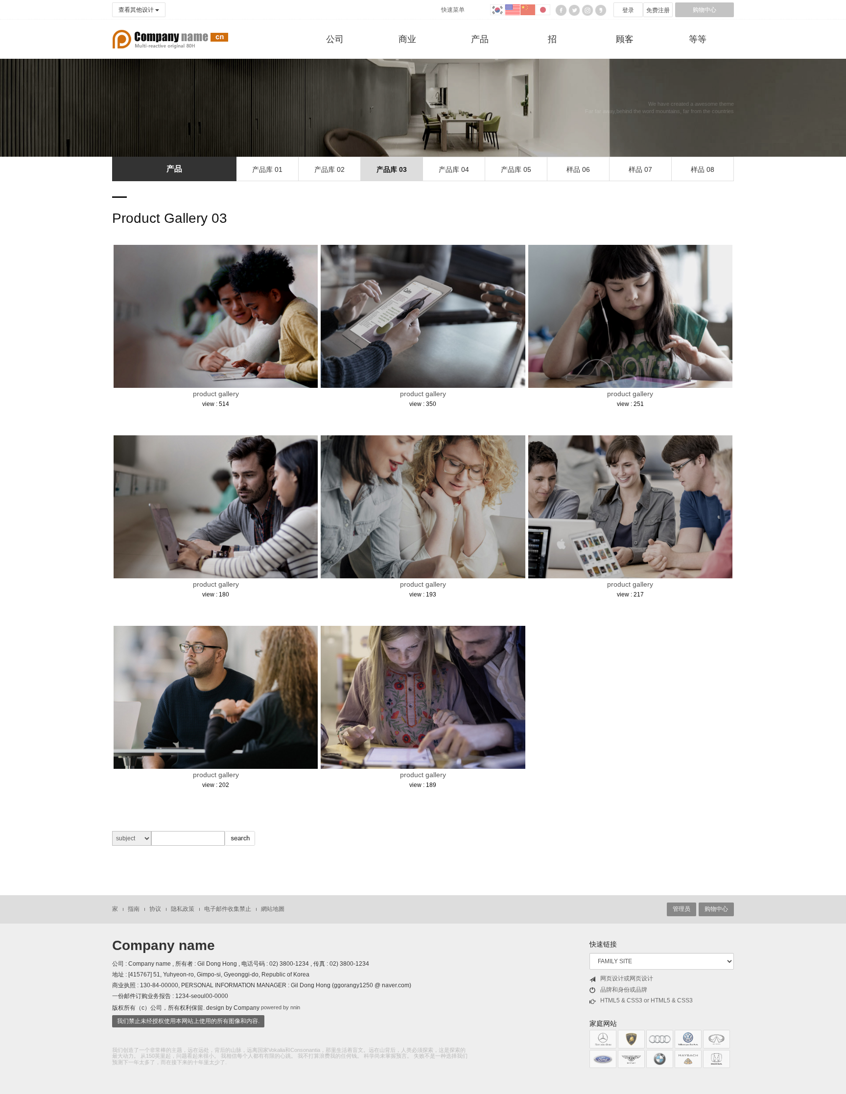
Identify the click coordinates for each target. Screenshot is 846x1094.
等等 (697, 39)
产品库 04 (454, 169)
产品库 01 (267, 169)
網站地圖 (272, 908)
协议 (155, 908)
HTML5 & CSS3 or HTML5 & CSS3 (646, 1000)
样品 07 (640, 169)
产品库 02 (329, 169)
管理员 (681, 908)
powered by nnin (280, 1007)
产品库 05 (516, 169)
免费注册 (658, 10)
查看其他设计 (136, 9)
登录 (628, 10)
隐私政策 (182, 908)
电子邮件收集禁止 (227, 908)
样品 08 (702, 169)
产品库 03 (391, 169)
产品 (480, 39)
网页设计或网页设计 (626, 978)
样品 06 (578, 169)
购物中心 (704, 9)
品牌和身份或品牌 (623, 989)
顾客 (625, 39)
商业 (407, 39)
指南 (134, 908)
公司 (335, 39)
